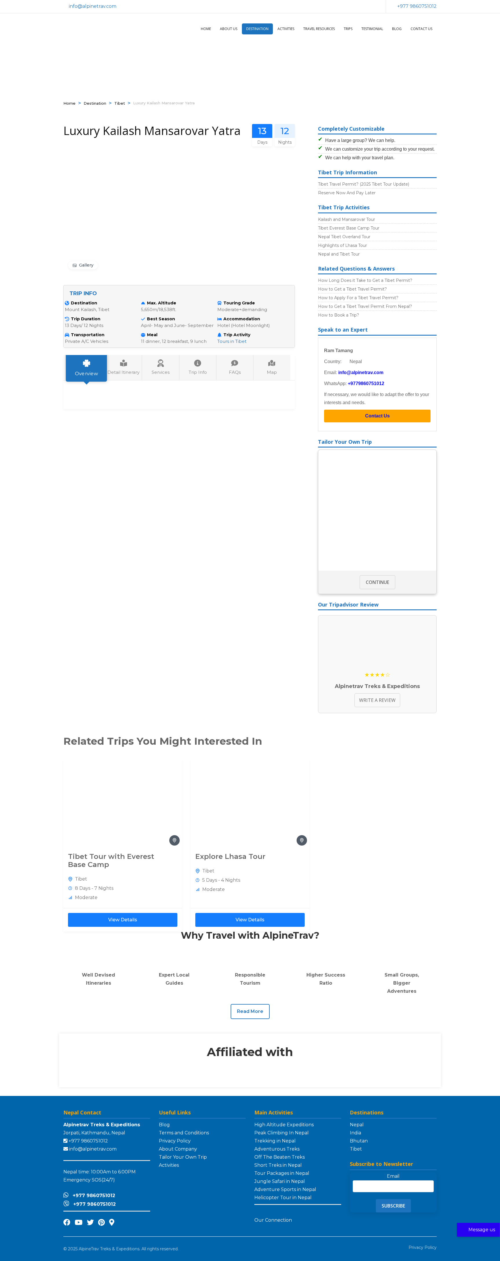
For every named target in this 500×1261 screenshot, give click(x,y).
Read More (250, 1011)
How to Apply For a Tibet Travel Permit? (358, 297)
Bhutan (359, 1141)
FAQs (235, 372)
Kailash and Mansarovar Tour (346, 219)
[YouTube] (78, 1223)
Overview (86, 373)
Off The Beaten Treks (279, 1157)
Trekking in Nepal (275, 1141)
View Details (122, 919)
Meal (152, 334)
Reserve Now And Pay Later (347, 192)
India (355, 1133)
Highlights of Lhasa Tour (342, 245)
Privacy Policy (175, 1141)
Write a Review (377, 700)
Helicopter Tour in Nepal (283, 1197)
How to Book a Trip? (338, 315)
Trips (348, 28)
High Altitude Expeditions (284, 1124)
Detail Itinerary (123, 372)
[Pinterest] (101, 1223)
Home (206, 28)
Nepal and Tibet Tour (339, 254)
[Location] (111, 1223)
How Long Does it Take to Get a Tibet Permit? (365, 280)
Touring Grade (239, 303)
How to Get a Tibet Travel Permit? (352, 289)
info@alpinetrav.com (360, 372)
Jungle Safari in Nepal (279, 1181)
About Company (178, 1149)
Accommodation (241, 318)
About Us (228, 28)
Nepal (357, 1124)
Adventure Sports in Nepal (285, 1189)
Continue (377, 582)
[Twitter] (90, 1223)
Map (272, 372)
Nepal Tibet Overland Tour (344, 236)
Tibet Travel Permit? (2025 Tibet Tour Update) (363, 184)
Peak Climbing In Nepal (281, 1133)
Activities (285, 28)
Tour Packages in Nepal (281, 1173)
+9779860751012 (366, 383)
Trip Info (198, 372)
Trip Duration (85, 318)
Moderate (86, 897)
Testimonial (372, 28)
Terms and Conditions (184, 1133)
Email (393, 1176)
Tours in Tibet (232, 341)
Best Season (161, 318)
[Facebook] (66, 1223)
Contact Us (421, 28)
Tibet (119, 103)
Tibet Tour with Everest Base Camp (111, 860)
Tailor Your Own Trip (183, 1157)
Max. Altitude (161, 303)
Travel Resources (319, 28)
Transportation (87, 334)
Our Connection (273, 1220)
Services (161, 372)
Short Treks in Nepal (278, 1165)
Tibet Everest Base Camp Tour (348, 228)
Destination (257, 28)
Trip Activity (236, 334)
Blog (397, 28)
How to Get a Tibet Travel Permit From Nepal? (365, 306)
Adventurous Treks (276, 1149)
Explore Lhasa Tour (230, 856)
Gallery (86, 265)
